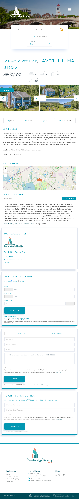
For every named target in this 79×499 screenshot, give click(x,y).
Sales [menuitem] (8, 474)
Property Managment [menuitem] (14, 476)
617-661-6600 (10, 256)
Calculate (15, 310)
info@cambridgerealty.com (41, 480)
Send (15, 379)
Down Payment (8, 293)
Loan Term (7, 281)
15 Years (22, 281)
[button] (61, 29)
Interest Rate (8, 300)
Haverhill (26, 224)
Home (5, 224)
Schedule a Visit (57, 333)
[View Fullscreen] (5, 175)
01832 (32, 224)
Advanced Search (41, 36)
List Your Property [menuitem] (12, 479)
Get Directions (69, 198)
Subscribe (15, 426)
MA (16, 224)
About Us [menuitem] (9, 481)
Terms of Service (41, 385)
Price (6, 286)
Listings (10, 224)
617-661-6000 (35, 478)
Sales (32, 44)
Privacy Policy (59, 372)
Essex (20, 224)
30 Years (15, 281)
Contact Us (7, 262)
